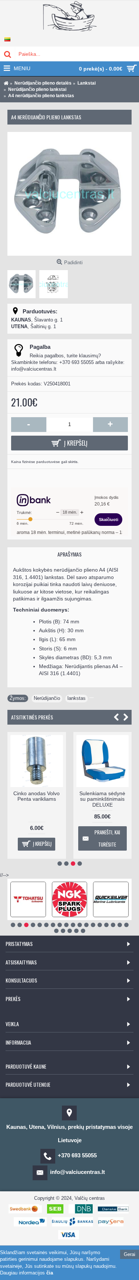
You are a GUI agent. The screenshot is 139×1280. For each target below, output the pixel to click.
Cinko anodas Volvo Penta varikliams (36, 796)
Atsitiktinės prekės (32, 717)
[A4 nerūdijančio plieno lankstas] (69, 194)
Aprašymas (69, 554)
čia (49, 1273)
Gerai (129, 1254)
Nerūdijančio (47, 698)
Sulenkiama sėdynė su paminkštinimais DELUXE (102, 799)
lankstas (76, 698)
